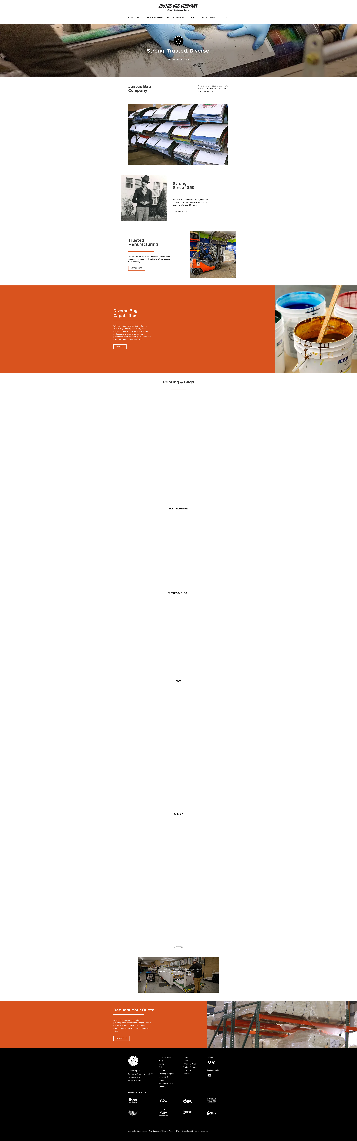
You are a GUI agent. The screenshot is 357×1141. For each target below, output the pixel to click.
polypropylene (178, 509)
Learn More (178, 980)
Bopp (161, 1060)
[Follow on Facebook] (209, 1062)
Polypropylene (165, 1057)
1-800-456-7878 (134, 1077)
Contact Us (121, 1038)
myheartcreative (201, 1131)
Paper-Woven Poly (166, 1083)
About (140, 17)
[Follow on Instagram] (213, 1062)
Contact (223, 17)
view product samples (178, 60)
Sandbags (163, 1087)
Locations (192, 17)
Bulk (161, 1067)
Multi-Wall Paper (165, 1077)
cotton (178, 947)
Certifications (208, 17)
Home (131, 17)
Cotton (162, 1070)
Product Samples (175, 17)
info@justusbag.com (136, 1080)
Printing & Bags (154, 17)
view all (120, 346)
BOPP (178, 681)
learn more (181, 211)
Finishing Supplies (166, 1074)
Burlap (161, 1064)
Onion (161, 1080)
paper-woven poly (178, 593)
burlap (178, 814)
